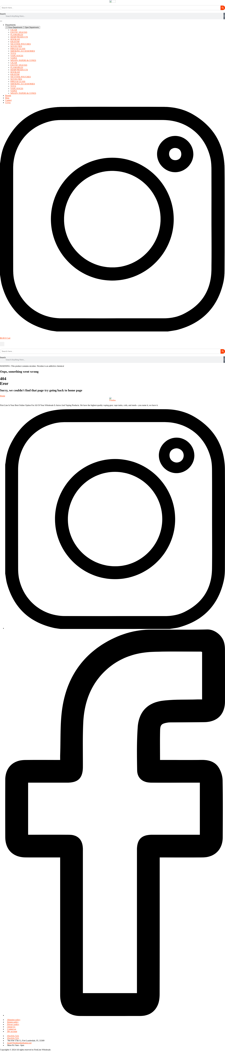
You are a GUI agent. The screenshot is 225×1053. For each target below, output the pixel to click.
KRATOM (14, 42)
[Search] (224, 16)
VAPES (13, 58)
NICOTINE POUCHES (20, 44)
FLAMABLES (16, 34)
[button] (2, 344)
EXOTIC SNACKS (18, 32)
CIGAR (13, 30)
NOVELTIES (16, 46)
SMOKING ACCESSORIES (22, 51)
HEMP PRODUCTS (19, 37)
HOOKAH (15, 39)
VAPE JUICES (16, 56)
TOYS (13, 53)
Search (3, 14)
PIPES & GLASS (17, 49)
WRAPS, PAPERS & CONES (23, 60)
